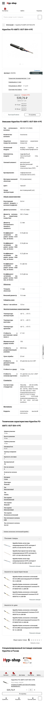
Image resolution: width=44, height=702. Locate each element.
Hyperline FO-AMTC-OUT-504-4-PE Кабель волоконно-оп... (23, 685)
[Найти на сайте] (40, 17)
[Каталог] (3, 3)
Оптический (9, 25)
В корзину (32, 114)
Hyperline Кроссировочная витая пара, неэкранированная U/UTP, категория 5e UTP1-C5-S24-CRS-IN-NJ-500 (24, 553)
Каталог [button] (6, 675)
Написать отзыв (34, 643)
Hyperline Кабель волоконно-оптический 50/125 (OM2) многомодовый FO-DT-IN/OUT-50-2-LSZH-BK (26, 579)
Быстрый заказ (13, 114)
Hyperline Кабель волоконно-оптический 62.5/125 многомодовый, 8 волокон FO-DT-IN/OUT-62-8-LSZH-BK (26, 612)
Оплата (14, 675)
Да (5, 464)
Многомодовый (9, 489)
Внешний (7, 484)
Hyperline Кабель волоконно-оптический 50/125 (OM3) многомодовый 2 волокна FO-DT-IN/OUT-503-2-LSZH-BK (26, 587)
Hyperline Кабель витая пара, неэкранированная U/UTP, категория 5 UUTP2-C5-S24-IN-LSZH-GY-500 (24, 561)
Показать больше (34, 566)
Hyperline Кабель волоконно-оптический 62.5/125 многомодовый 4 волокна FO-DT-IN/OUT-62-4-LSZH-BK (26, 594)
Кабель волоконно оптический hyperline (16, 531)
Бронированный (9, 499)
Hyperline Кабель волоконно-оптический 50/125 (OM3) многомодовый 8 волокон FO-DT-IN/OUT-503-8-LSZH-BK (26, 620)
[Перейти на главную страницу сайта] (16, 3)
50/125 (6, 525)
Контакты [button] (5, 11)
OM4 (5, 520)
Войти (22, 11)
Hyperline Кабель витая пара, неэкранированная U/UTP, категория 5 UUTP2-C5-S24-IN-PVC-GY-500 (24, 545)
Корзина (39, 11)
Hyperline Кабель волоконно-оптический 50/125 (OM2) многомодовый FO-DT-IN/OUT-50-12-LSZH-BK (26, 628)
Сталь (6, 479)
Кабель (6, 494)
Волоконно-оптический (11, 515)
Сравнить (5, 699)
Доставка (22, 675)
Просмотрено (32, 699)
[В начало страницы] (40, 698)
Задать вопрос (43, 351)
